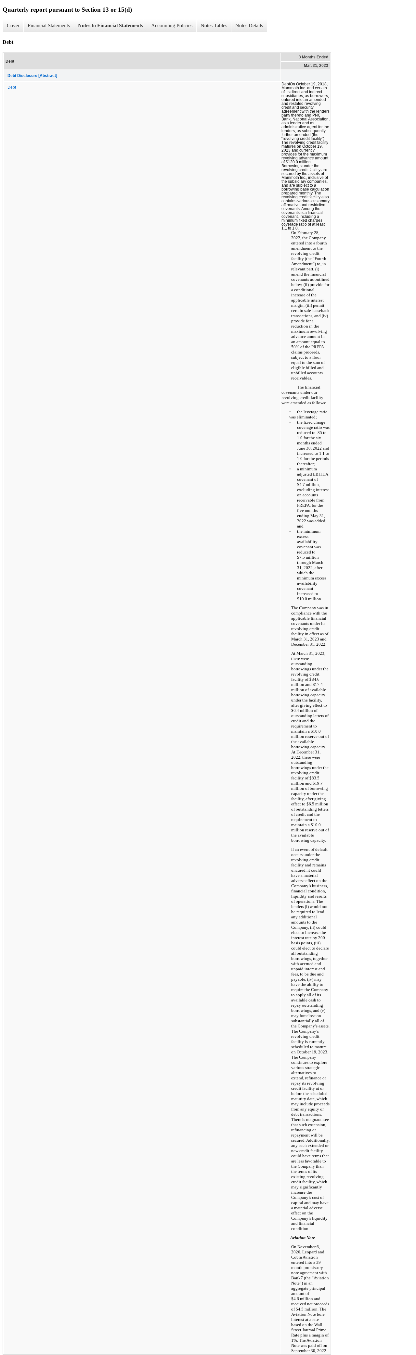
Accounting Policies (171, 25)
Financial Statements (49, 25)
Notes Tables (214, 25)
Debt (11, 87)
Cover (13, 25)
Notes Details (249, 25)
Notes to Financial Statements (110, 25)
